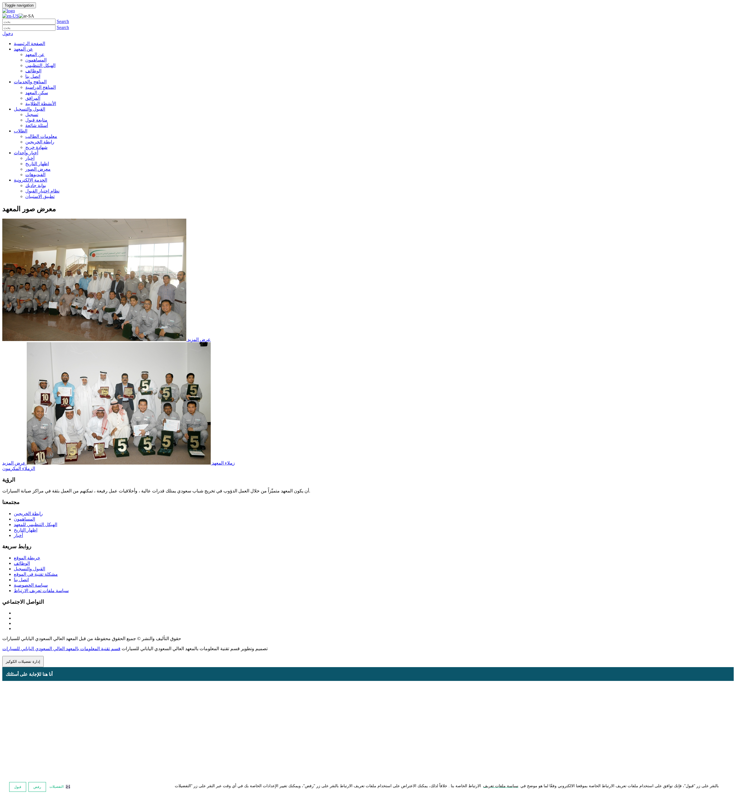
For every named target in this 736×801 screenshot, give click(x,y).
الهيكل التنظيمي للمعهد (35, 524)
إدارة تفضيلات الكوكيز (23, 661)
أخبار (18, 535)
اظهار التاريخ (25, 529)
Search (63, 21)
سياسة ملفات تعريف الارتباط (41, 590)
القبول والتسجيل (29, 568)
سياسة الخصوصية (31, 585)
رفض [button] (37, 787)
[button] (59, 786)
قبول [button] (17, 787)
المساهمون (24, 519)
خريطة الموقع (27, 557)
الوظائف (22, 563)
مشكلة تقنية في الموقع (36, 574)
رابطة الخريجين (28, 513)
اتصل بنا (21, 579)
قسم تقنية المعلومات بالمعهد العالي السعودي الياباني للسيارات (61, 648)
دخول (7, 33)
